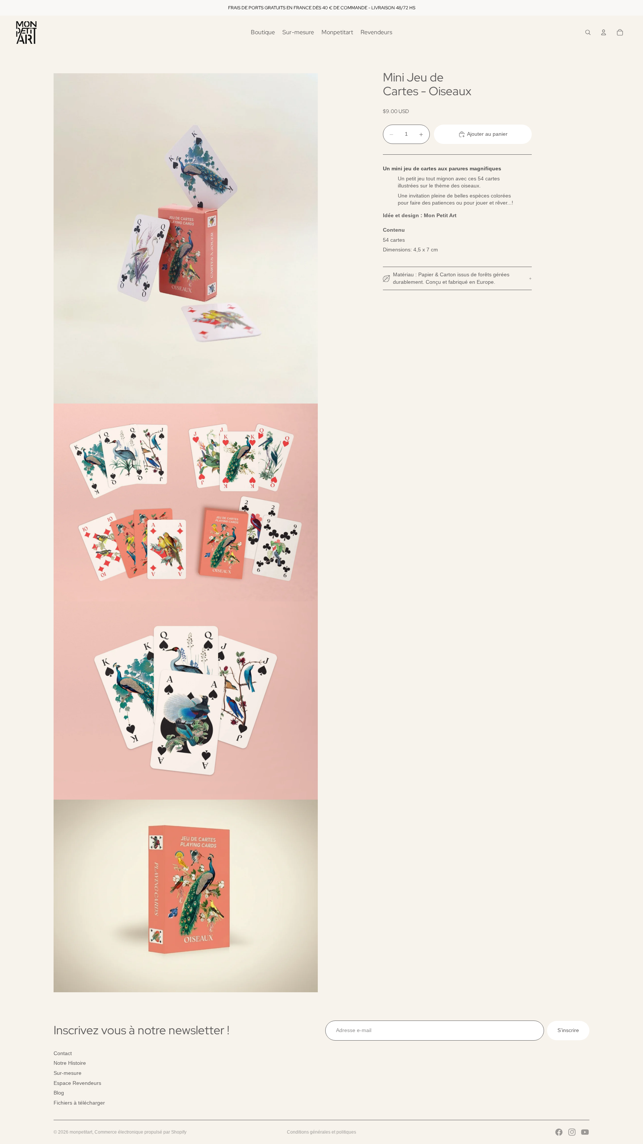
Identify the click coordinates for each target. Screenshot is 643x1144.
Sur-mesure (67, 1073)
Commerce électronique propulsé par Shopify (140, 1132)
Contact (63, 1053)
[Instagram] (571, 1132)
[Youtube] (584, 1132)
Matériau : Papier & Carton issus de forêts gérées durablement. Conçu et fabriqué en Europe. (451, 278)
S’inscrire (568, 1030)
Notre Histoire (70, 1063)
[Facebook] (558, 1132)
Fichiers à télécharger (79, 1103)
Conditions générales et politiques (321, 1132)
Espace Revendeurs (77, 1083)
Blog (59, 1093)
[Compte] (603, 32)
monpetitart (81, 1132)
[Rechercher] (588, 32)
